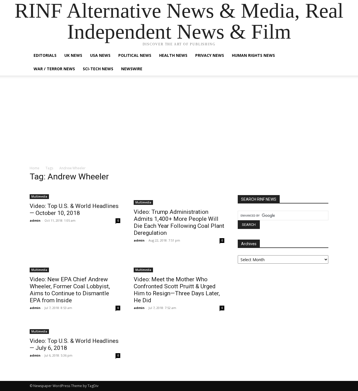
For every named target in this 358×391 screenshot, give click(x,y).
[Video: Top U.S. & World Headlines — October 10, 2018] (75, 193)
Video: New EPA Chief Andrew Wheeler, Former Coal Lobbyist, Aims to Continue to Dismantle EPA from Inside (70, 290)
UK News (73, 55)
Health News (173, 55)
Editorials (45, 55)
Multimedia (39, 196)
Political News (134, 55)
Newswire (131, 68)
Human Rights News (253, 55)
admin (35, 220)
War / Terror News (54, 68)
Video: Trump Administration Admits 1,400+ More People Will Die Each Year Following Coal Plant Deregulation (179, 222)
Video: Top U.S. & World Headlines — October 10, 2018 (74, 209)
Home (34, 168)
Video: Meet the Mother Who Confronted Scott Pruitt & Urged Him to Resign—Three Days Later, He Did (177, 290)
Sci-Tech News (98, 68)
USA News (100, 55)
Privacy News (209, 55)
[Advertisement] (179, 123)
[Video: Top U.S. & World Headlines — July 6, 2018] (75, 328)
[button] (321, 55)
